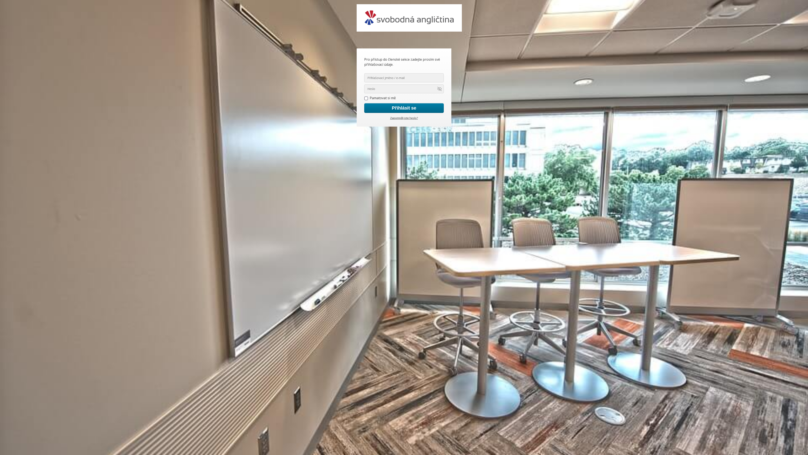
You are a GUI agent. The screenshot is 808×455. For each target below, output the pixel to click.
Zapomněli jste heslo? (404, 118)
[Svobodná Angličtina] (409, 18)
